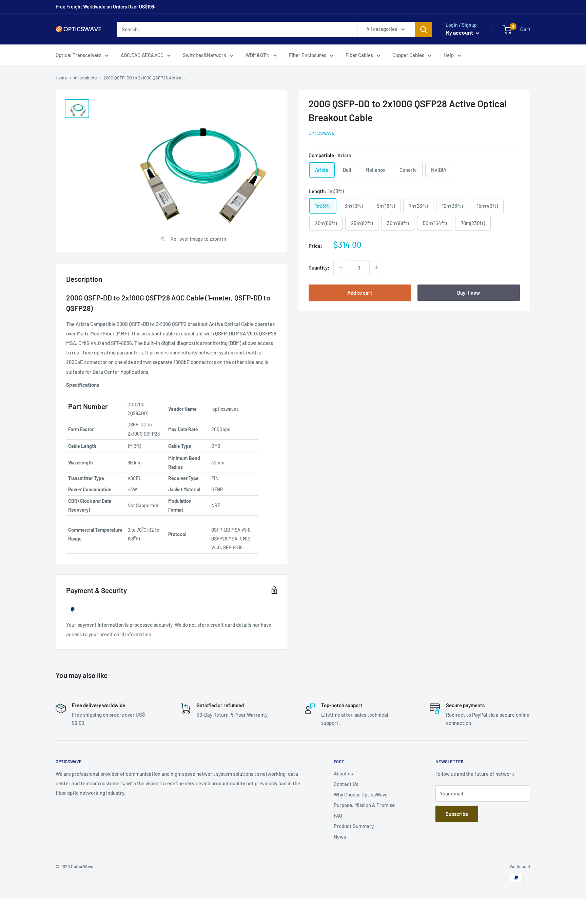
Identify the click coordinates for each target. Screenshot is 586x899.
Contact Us (346, 784)
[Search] (423, 29)
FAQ (338, 815)
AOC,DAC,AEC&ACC (142, 55)
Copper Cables (408, 55)
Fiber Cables (359, 55)
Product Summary (354, 826)
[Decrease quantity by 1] (341, 267)
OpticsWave (321, 132)
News (340, 836)
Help (449, 55)
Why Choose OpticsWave (361, 794)
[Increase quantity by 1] (377, 267)
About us (343, 773)
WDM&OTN (258, 55)
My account (460, 32)
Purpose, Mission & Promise (364, 805)
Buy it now (468, 292)
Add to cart (359, 292)
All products (85, 77)
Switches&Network (204, 55)
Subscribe (457, 814)
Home (61, 77)
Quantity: (319, 267)
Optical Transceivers (78, 55)
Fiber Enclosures (307, 55)
